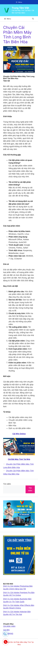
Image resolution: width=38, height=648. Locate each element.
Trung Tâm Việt (20, 7)
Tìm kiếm (7, 484)
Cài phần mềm (9, 626)
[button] (33, 18)
